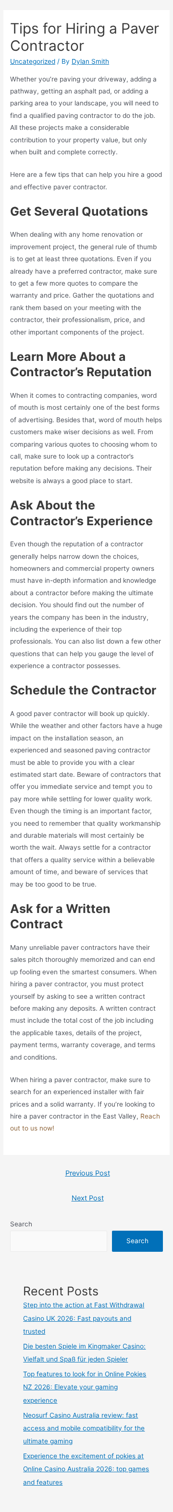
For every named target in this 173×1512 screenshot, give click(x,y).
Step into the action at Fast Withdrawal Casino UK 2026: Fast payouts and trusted (83, 1318)
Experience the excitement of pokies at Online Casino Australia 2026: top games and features (86, 1469)
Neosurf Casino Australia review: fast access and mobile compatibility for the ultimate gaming (84, 1428)
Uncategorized (32, 61)
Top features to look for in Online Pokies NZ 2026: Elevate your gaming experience (84, 1387)
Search (21, 1224)
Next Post (88, 1198)
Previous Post (87, 1173)
